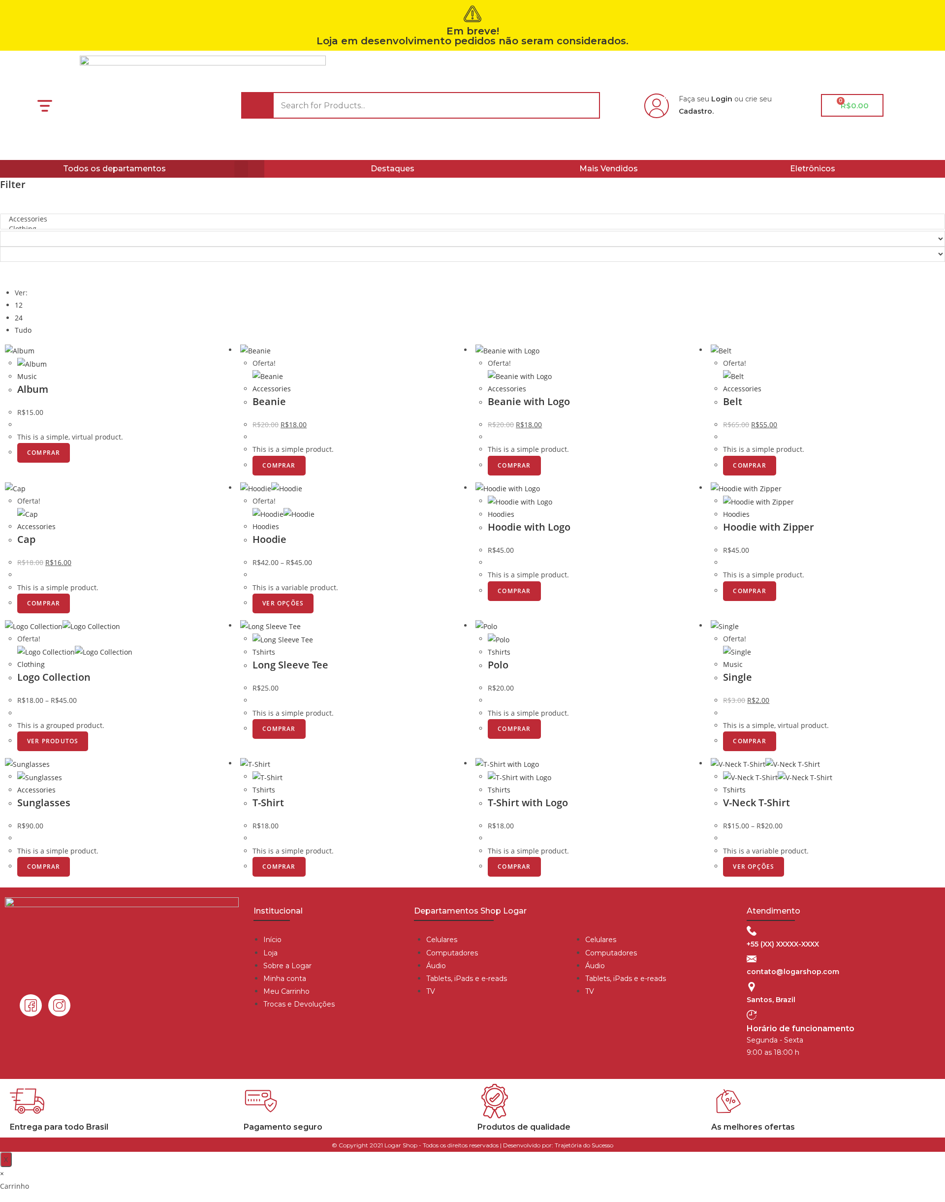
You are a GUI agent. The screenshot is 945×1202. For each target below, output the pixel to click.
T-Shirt (268, 802)
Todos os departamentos (114, 168)
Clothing (31, 664)
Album (32, 389)
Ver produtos (52, 741)
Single (737, 677)
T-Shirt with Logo (528, 802)
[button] (241, 169)
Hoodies (265, 526)
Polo (498, 664)
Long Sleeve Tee (290, 664)
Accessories (271, 388)
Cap (26, 539)
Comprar (43, 452)
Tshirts (263, 652)
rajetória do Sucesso (585, 1145)
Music (27, 376)
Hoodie (269, 539)
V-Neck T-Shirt (756, 802)
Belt (732, 401)
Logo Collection (54, 677)
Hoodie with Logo (529, 527)
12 (19, 305)
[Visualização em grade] (7, 273)
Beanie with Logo (529, 401)
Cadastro (695, 111)
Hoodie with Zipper (768, 527)
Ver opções (283, 603)
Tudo (23, 330)
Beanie (269, 401)
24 (19, 317)
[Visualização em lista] (13, 273)
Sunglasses (43, 802)
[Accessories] (472, 219)
